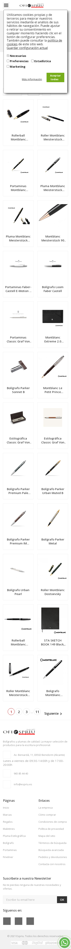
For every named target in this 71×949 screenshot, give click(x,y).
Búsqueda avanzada (51, 850)
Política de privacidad (51, 829)
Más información (32, 79)
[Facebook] (7, 921)
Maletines (9, 829)
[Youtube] (18, 921)
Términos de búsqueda (52, 843)
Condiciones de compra (52, 821)
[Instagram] (30, 921)
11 (37, 712)
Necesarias (18, 56)
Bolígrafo (8, 843)
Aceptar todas (55, 77)
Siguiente (53, 713)
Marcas (7, 814)
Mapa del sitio (46, 836)
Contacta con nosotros (51, 864)
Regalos (8, 821)
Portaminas (10, 850)
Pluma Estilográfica (14, 836)
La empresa (45, 807)
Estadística (42, 61)
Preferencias (19, 61)
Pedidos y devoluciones (52, 857)
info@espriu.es (23, 784)
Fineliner (8, 857)
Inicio (6, 807)
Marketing (17, 66)
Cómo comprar (47, 814)
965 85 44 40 (21, 773)
